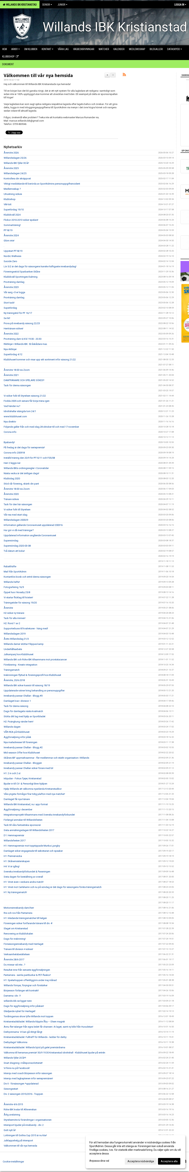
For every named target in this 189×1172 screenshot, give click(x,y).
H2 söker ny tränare (14, 613)
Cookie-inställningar (13, 1161)
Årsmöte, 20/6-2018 (14, 680)
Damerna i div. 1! (12, 995)
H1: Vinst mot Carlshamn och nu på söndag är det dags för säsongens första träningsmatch (53, 887)
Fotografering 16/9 (14, 587)
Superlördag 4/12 (13, 354)
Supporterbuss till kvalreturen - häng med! (26, 628)
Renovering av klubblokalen (18, 933)
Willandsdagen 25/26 (15, 157)
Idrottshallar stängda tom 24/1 (20, 411)
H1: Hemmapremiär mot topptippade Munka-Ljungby (32, 845)
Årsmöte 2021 (11, 375)
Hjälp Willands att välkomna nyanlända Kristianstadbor (33, 788)
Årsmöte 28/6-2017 (14, 959)
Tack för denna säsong (16, 706)
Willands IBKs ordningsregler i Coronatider (26, 468)
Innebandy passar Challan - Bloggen (23, 763)
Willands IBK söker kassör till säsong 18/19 (27, 685)
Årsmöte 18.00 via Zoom (17, 370)
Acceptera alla (169, 1161)
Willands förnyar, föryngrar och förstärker (25, 985)
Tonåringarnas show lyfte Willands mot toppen (28, 1016)
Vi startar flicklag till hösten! (18, 597)
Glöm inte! (9, 240)
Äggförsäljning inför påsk (17, 737)
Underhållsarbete (13, 649)
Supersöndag (11, 540)
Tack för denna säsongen (17, 385)
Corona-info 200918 (14, 452)
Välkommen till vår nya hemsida (38, 75)
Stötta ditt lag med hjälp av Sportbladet (24, 716)
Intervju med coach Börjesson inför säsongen (28, 1073)
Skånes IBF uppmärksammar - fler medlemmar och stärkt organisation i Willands (46, 757)
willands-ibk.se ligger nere (18, 1000)
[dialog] (135, 1151)
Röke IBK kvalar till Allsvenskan (20, 1109)
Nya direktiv (10, 421)
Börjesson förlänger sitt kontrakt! (21, 990)
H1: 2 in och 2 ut (12, 773)
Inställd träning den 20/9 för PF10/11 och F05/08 (29, 457)
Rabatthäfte (10, 566)
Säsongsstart (11, 1088)
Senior (46, 4)
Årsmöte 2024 (11, 235)
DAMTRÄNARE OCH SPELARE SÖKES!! (24, 380)
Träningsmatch (12, 669)
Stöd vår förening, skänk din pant (21, 483)
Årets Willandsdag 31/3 (16, 638)
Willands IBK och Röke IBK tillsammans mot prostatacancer (35, 659)
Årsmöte (8, 607)
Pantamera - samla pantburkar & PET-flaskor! (27, 975)
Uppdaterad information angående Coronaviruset (30, 535)
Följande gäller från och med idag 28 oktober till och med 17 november (41, 426)
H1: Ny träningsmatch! (15, 892)
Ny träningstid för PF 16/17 (18, 313)
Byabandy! (9, 442)
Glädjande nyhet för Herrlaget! (19, 1011)
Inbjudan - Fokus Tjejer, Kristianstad (22, 778)
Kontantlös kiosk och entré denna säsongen (27, 576)
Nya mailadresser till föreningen (20, 742)
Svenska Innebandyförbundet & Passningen (27, 871)
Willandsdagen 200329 (16, 519)
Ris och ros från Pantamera (18, 913)
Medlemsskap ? (12, 188)
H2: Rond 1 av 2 (12, 623)
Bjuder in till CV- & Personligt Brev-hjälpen (25, 783)
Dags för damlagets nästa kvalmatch (23, 711)
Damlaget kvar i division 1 (17, 701)
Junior (61, 4)
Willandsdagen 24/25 (15, 173)
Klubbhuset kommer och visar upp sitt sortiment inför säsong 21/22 (40, 359)
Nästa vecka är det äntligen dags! (21, 473)
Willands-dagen (12, 726)
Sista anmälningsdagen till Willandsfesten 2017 (29, 830)
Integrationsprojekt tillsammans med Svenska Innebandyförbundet (39, 814)
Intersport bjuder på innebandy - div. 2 (24, 1125)
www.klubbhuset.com (15, 416)
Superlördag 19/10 (14, 209)
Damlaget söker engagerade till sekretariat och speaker (33, 850)
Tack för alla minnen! (14, 618)
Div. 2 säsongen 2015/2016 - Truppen (23, 1094)
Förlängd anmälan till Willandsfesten (23, 819)
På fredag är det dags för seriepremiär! (24, 447)
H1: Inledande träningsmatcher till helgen (25, 918)
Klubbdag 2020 (12, 478)
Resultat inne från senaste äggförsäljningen (27, 969)
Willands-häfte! (12, 582)
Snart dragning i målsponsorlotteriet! (23, 1063)
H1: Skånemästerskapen (17, 861)
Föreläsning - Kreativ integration (20, 664)
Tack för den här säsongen (18, 504)
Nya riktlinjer (10, 349)
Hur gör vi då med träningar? (19, 530)
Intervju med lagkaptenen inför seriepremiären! (28, 1078)
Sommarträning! (12, 225)
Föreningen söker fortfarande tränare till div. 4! (28, 923)
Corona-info (10, 432)
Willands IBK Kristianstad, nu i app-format (26, 804)
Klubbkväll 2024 (12, 214)
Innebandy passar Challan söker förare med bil (28, 768)
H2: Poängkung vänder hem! (18, 721)
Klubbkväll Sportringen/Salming (20, 276)
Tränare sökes (11, 499)
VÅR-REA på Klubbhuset (17, 732)
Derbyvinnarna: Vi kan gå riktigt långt (23, 1032)
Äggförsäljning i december (18, 809)
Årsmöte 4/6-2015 (13, 1104)
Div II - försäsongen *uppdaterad (21, 1083)
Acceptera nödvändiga (141, 1161)
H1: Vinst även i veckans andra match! (24, 882)
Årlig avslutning (12, 1114)
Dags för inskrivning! (15, 938)
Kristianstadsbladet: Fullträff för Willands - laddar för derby (35, 1037)
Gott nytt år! (10, 1130)
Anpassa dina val (99, 1160)
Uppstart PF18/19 (13, 251)
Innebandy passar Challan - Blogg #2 (23, 747)
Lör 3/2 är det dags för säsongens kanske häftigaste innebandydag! (40, 266)
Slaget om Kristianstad (16, 928)
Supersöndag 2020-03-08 (17, 545)
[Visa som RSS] (124, 75)
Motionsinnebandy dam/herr (19, 907)
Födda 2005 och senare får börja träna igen (26, 401)
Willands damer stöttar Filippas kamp (24, 644)
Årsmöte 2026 (11, 152)
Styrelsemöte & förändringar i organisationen (27, 1119)
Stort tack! (9, 302)
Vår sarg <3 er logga (14, 292)
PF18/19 (8, 230)
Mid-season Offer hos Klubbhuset (22, 752)
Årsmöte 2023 (11, 287)
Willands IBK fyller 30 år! (16, 163)
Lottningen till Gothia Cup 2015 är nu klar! (25, 1135)
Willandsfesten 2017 (14, 840)
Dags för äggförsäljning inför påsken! (24, 1006)
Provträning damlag (14, 282)
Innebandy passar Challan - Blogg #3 (23, 695)
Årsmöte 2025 (11, 168)
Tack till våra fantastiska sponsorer (22, 825)
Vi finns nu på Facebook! (17, 1068)
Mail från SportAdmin (15, 571)
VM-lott (7, 204)
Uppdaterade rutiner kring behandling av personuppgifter (34, 690)
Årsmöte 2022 (11, 333)
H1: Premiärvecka (13, 856)
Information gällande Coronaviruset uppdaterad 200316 (33, 525)
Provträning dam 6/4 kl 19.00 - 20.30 (22, 338)
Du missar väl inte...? (14, 964)
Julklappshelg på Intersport (18, 1140)
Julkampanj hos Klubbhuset (18, 654)
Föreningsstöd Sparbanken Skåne (22, 271)
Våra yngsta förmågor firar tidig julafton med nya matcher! (34, 794)
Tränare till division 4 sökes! (18, 949)
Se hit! (7, 318)
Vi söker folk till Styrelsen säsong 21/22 (25, 395)
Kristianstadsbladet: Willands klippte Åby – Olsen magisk (34, 1021)
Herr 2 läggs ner (12, 463)
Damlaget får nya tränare (17, 799)
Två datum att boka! (14, 551)
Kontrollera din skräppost (17, 178)
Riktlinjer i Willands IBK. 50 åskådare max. (25, 344)
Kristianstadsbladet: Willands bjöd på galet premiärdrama (34, 1047)
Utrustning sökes (13, 194)
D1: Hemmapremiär (14, 835)
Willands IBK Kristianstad (21, 4)
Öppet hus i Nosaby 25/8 (17, 592)
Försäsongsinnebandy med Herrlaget (23, 944)
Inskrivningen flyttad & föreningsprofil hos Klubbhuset (32, 675)
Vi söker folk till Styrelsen (17, 509)
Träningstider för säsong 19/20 (20, 602)
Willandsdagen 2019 (14, 633)
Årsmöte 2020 (11, 494)
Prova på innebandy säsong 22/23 (22, 323)
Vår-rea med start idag (15, 514)
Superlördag (10, 307)
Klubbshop (10, 199)
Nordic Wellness (12, 256)
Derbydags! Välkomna (15, 1042)
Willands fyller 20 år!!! (15, 1057)
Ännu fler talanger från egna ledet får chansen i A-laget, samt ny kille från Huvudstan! (48, 1026)
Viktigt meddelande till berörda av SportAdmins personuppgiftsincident (42, 183)
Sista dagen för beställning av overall (23, 876)
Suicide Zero (10, 261)
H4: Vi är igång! (12, 866)
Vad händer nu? (12, 406)
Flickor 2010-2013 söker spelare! (21, 220)
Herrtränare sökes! (13, 328)
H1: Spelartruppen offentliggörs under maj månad (30, 980)
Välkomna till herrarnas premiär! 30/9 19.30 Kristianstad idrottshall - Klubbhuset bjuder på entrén (54, 1052)
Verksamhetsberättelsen (17, 954)
